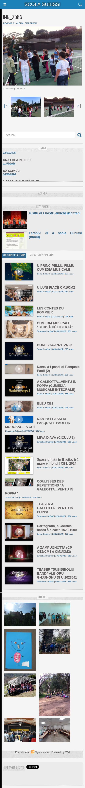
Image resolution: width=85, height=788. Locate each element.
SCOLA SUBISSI (42, 4)
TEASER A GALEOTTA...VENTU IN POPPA (55, 508)
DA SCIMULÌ (11, 168)
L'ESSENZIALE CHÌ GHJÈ (21, 178)
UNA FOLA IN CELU (17, 157)
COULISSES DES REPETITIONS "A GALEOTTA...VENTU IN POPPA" (39, 487)
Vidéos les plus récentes (14, 255)
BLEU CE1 (45, 403)
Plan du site (22, 752)
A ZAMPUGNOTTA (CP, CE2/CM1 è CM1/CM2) (55, 550)
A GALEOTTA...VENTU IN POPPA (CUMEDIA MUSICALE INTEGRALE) (56, 386)
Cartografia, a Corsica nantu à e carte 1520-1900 (57, 528)
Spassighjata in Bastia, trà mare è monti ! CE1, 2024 (57, 461)
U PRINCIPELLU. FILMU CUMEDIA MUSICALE (55, 267)
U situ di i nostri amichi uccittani (54, 213)
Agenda (42, 193)
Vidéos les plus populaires (41, 255)
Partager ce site (14, 768)
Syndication (42, 752)
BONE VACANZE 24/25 (54, 345)
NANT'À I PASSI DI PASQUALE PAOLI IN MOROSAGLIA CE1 (37, 423)
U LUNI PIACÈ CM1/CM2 (56, 287)
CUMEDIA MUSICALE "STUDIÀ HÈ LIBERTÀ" (55, 325)
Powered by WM (60, 752)
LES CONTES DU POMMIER (50, 310)
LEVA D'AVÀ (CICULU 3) (56, 438)
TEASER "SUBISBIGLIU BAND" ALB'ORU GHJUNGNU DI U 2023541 (57, 573)
